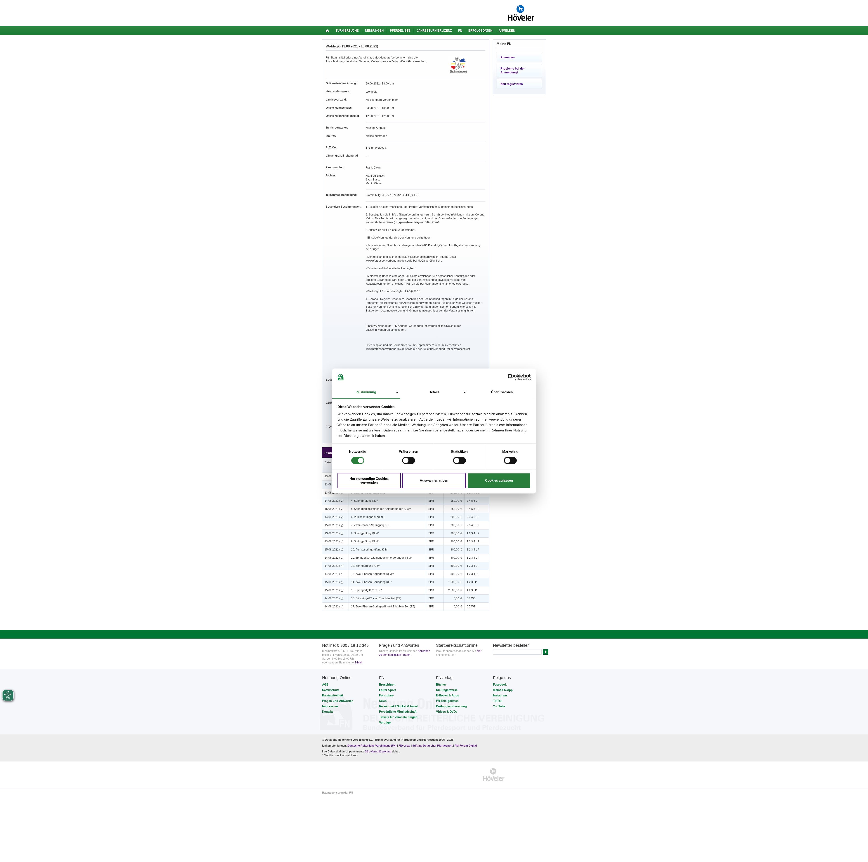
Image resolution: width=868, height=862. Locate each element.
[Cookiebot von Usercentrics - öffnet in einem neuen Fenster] (511, 377)
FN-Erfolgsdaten (447, 701)
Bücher (441, 684)
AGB (325, 684)
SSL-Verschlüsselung (378, 751)
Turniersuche (347, 30)
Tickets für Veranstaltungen (398, 717)
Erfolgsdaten (480, 30)
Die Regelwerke (447, 690)
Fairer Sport (387, 690)
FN (460, 30)
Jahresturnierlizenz (434, 30)
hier (479, 651)
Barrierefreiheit (332, 695)
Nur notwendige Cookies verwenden (369, 480)
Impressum (330, 706)
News (383, 701)
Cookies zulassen (499, 481)
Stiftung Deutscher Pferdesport (432, 745)
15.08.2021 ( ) (334, 509)
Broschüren (387, 684)
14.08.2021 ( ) (334, 500)
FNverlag (405, 745)
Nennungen (374, 30)
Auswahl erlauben (434, 481)
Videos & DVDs (446, 711)
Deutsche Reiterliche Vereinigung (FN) (371, 745)
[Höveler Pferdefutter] (493, 774)
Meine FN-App (503, 690)
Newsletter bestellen (511, 645)
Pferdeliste (400, 30)
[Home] (327, 30)
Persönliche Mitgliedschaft (397, 711)
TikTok (497, 701)
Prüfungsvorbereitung (451, 706)
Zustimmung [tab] (366, 392)
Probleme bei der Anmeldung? (512, 70)
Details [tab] (434, 392)
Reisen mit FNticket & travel (398, 706)
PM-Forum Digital (466, 745)
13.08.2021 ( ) (334, 533)
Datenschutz (330, 690)
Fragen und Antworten (337, 701)
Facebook (500, 684)
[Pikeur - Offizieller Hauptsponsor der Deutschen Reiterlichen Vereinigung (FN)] (341, 774)
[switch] (408, 460)
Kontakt (327, 711)
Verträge (385, 722)
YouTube (499, 706)
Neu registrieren (511, 84)
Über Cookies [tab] (502, 392)
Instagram (500, 695)
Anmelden (507, 30)
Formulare (386, 695)
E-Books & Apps (447, 695)
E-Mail (358, 662)
